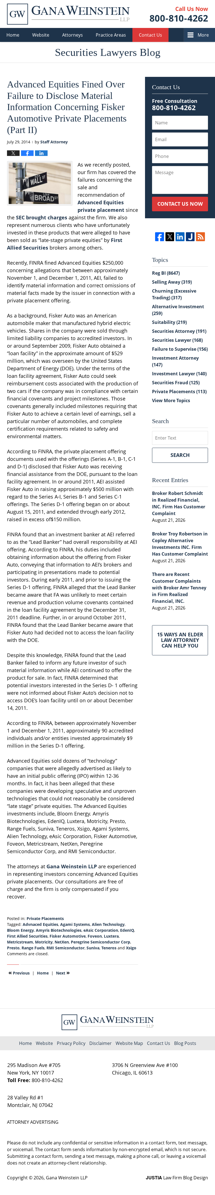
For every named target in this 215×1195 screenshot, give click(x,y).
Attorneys (72, 35)
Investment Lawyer (179, 374)
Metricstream (20, 942)
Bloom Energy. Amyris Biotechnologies (44, 930)
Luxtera (111, 936)
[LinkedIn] (180, 236)
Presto (13, 947)
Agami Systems (75, 924)
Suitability (169, 322)
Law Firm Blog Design (177, 1178)
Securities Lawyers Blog (68, 14)
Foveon (95, 936)
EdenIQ (127, 930)
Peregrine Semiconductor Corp (100, 942)
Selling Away (172, 282)
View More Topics (171, 400)
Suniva (93, 947)
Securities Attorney (179, 331)
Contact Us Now (180, 203)
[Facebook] (159, 236)
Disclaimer (100, 1043)
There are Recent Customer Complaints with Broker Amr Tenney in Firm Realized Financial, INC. (179, 587)
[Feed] (200, 236)
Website (40, 35)
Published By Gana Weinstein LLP (179, 14)
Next (63, 972)
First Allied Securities (27, 936)
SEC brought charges (41, 217)
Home (12, 35)
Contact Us (150, 35)
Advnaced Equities (40, 924)
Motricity (44, 942)
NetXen (62, 942)
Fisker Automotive (68, 936)
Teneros (108, 947)
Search (180, 455)
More (203, 35)
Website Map (129, 1043)
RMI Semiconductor (65, 947)
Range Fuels (33, 947)
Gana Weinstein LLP (71, 866)
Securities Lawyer (177, 340)
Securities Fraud (176, 383)
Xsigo (131, 947)
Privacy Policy (71, 1043)
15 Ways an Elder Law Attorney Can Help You (180, 640)
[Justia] (190, 236)
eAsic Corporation (100, 930)
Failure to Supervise (180, 349)
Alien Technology (108, 924)
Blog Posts (185, 1043)
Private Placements (45, 918)
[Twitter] (169, 236)
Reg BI (166, 273)
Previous (19, 972)
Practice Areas (111, 35)
